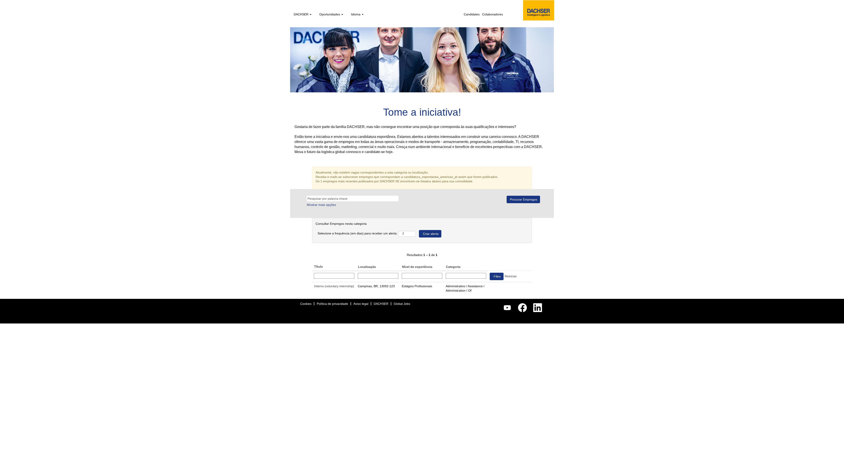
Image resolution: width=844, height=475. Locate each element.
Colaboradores (492, 14)
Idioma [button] (356, 14)
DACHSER (381, 303)
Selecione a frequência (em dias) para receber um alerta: (357, 233)
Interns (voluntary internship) (334, 286)
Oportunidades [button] (330, 14)
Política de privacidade (332, 303)
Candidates (472, 14)
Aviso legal (360, 303)
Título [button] (318, 266)
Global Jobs (402, 303)
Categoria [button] (453, 267)
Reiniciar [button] (511, 276)
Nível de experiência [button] (417, 267)
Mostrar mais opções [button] (321, 204)
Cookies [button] (305, 303)
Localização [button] (367, 267)
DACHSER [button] (301, 14)
